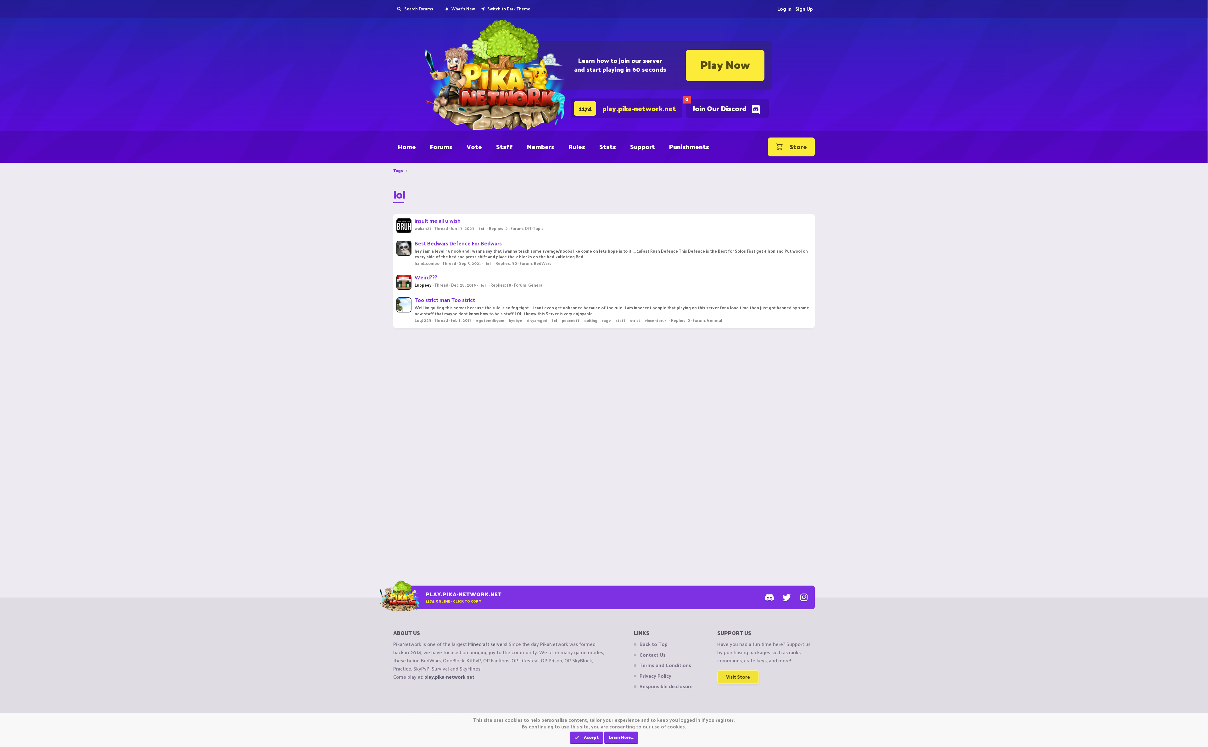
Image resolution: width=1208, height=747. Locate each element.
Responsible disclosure (666, 686)
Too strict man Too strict (445, 300)
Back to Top (654, 644)
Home (407, 146)
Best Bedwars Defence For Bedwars (458, 243)
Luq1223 (423, 320)
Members (540, 146)
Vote (474, 146)
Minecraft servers (487, 644)
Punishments (689, 146)
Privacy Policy (655, 676)
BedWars (542, 263)
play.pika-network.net (449, 676)
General (536, 285)
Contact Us (653, 655)
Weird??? (426, 277)
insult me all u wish (438, 220)
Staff (504, 146)
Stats (607, 146)
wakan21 (423, 228)
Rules (576, 146)
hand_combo (427, 263)
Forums (441, 146)
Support (642, 146)
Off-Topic (534, 228)
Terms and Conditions (665, 665)
